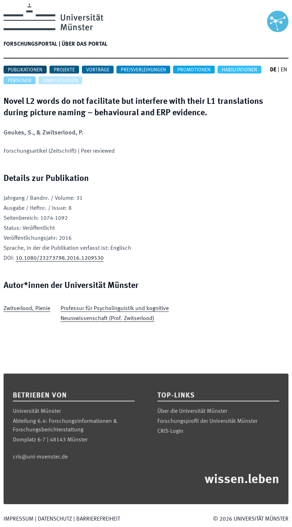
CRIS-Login (170, 431)
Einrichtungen (60, 80)
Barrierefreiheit (98, 519)
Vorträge (97, 69)
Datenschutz (55, 519)
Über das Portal (85, 44)
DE (273, 70)
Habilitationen (239, 69)
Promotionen (193, 69)
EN (284, 70)
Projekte (64, 69)
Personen (19, 80)
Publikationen (25, 69)
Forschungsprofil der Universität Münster (207, 421)
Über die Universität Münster (192, 411)
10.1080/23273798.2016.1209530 (60, 258)
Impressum (18, 519)
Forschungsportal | (32, 44)
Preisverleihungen (143, 69)
